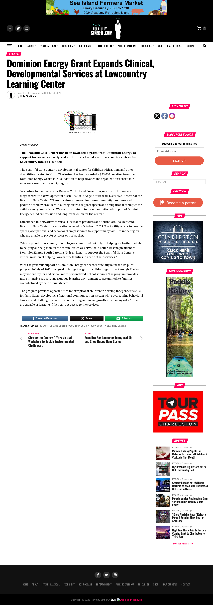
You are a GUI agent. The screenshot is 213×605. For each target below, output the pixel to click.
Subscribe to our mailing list (179, 143)
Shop (160, 46)
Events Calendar (48, 46)
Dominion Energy (79, 326)
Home (20, 46)
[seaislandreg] (106, 14)
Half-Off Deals (174, 46)
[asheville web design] (129, 599)
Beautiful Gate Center (54, 326)
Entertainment (104, 46)
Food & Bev (67, 46)
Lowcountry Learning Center (109, 326)
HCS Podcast (85, 46)
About (30, 46)
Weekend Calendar (127, 46)
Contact (191, 46)
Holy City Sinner (28, 96)
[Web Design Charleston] (113, 599)
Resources (146, 46)
